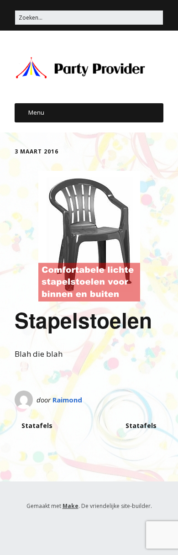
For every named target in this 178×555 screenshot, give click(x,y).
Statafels (36, 425)
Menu (36, 112)
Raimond (67, 399)
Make (71, 506)
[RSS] (89, 527)
